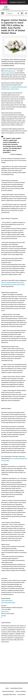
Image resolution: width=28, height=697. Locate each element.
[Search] (18, 13)
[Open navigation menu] (2, 13)
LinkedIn (3, 615)
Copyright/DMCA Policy (9, 694)
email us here (5, 611)
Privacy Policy (21, 694)
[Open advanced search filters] (22, 13)
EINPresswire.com (10, 71)
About (7, 688)
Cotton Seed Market (6, 600)
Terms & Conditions (20, 691)
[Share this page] (26, 13)
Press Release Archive (16, 688)
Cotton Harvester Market (8, 602)
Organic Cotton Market (7, 73)
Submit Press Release (8, 691)
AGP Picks (4, 2)
